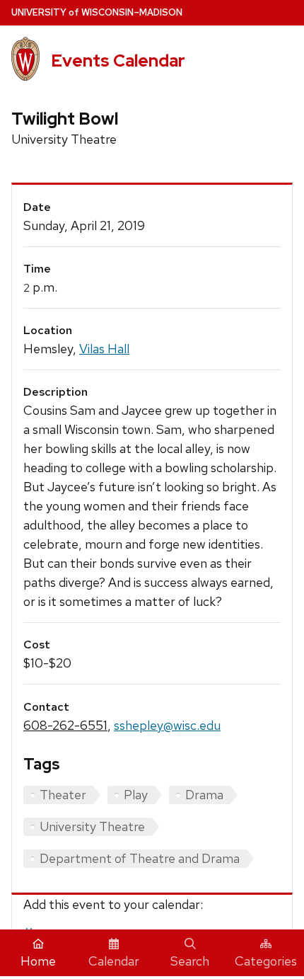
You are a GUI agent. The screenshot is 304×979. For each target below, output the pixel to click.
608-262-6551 (65, 725)
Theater (63, 794)
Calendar (113, 961)
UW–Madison (96, 12)
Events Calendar (118, 60)
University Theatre (92, 826)
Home (38, 961)
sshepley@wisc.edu (167, 725)
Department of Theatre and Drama (140, 858)
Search (189, 961)
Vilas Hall (104, 348)
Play (136, 794)
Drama (204, 794)
